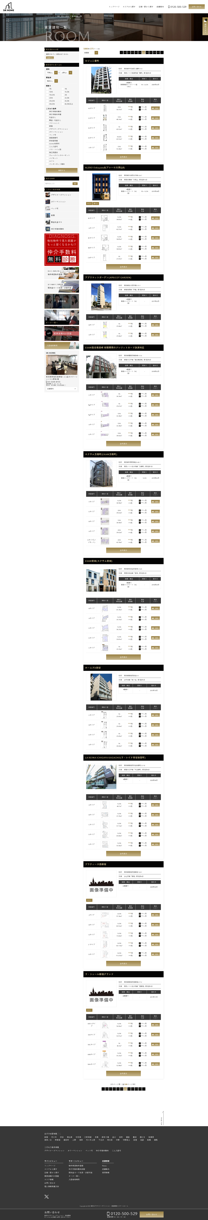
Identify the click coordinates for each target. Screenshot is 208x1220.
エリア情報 (49, 1179)
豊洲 (135, 1137)
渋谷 (62, 1137)
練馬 (156, 1140)
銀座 (128, 1137)
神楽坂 (57, 1140)
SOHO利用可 (54, 144)
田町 (121, 1137)
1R (50, 89)
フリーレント (54, 123)
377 (151, 52)
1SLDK (52, 95)
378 (154, 52)
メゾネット (53, 158)
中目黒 (78, 1137)
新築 (51, 126)
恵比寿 (69, 1137)
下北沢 (101, 1140)
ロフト (51, 161)
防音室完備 (53, 141)
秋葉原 (151, 1137)
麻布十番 (105, 1137)
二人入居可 (53, 146)
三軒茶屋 (88, 1137)
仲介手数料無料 (55, 111)
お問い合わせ (197, 7)
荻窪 (135, 1140)
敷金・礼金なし (55, 120)
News (104, 1165)
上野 (74, 1140)
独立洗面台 (53, 152)
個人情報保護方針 (51, 1186)
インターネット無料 (57, 164)
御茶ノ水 (48, 1140)
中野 (118, 1140)
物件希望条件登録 (76, 1165)
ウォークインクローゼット (59, 155)
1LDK (67, 92)
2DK (51, 98)
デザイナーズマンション (58, 129)
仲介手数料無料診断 (77, 1169)
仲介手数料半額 (55, 114)
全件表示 (123, 157)
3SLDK (52, 104)
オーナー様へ (52, 322)
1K (66, 89)
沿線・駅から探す (146, 7)
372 (132, 52)
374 (140, 52)
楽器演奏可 (53, 138)
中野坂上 (126, 1140)
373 (136, 52)
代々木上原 (90, 1140)
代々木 (54, 1137)
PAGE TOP (161, 1121)
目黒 (97, 1137)
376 (147, 52)
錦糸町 (66, 1140)
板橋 (149, 1140)
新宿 (46, 1137)
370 (125, 52)
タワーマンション (56, 132)
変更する (50, 58)
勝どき (142, 1137)
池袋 (142, 1140)
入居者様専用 (52, 345)
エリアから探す (129, 7)
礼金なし (52, 117)
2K (66, 95)
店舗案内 (160, 7)
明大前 (110, 1140)
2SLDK (52, 101)
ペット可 (52, 135)
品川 (114, 1137)
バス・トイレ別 (55, 149)
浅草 (81, 1140)
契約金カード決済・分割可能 (80, 1172)
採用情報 (62, 301)
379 (158, 52)
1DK (51, 92)
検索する (61, 170)
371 (129, 52)
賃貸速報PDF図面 (51, 1176)
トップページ (114, 7)
